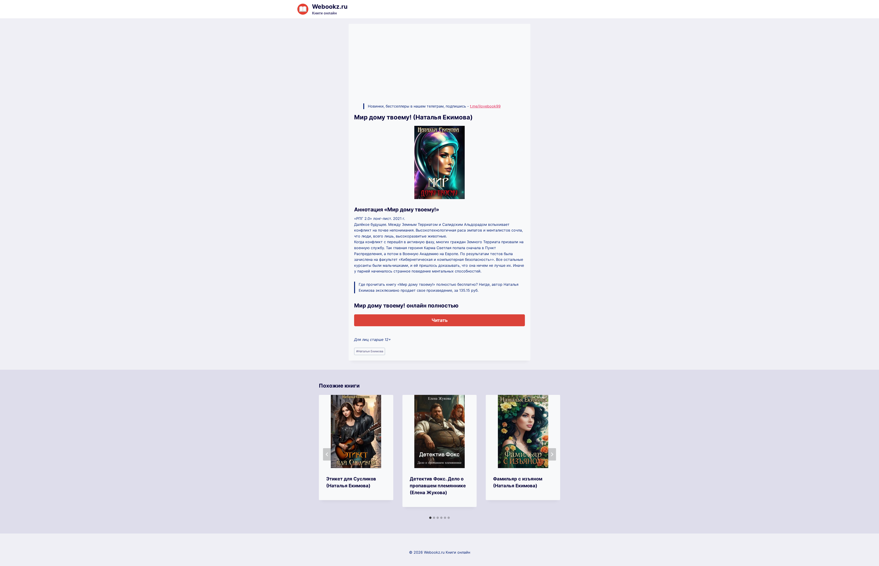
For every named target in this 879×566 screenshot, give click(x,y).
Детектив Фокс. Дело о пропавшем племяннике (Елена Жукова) (438, 485)
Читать (439, 320)
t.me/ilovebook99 (485, 106)
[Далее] (552, 454)
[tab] (430, 518)
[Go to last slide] (327, 454)
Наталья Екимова (369, 351)
